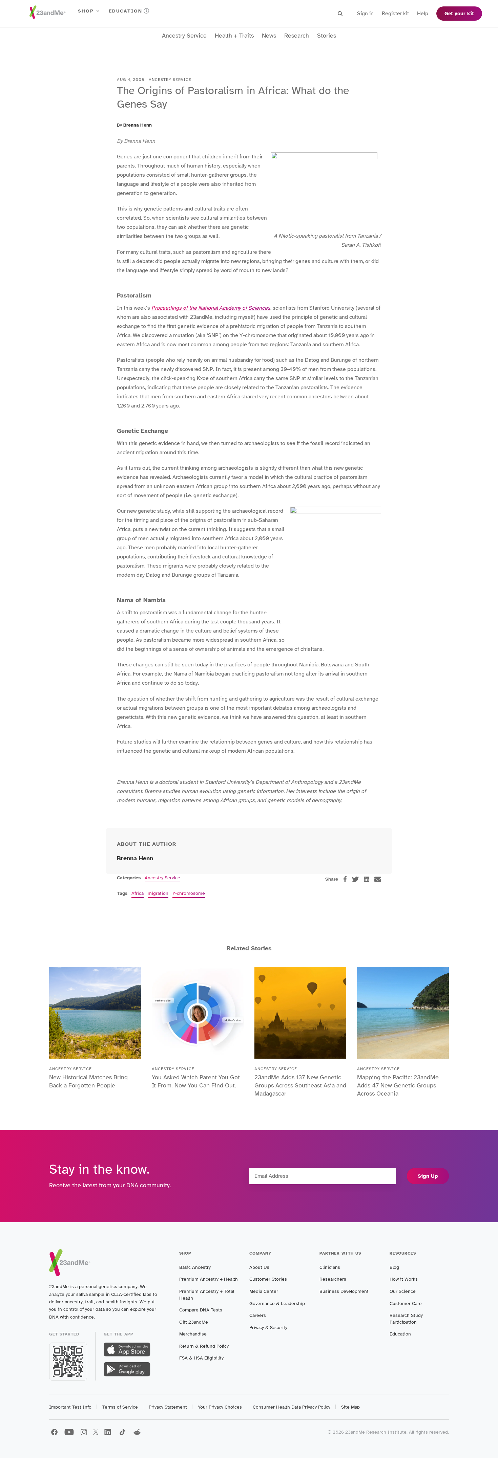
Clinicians (329, 1267)
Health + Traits (234, 35)
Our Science (403, 1291)
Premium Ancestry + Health (208, 1279)
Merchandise (193, 1334)
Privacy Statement (168, 1407)
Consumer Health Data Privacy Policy (291, 1407)
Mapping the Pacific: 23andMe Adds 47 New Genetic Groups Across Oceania (398, 1085)
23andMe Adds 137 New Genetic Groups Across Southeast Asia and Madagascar (300, 1085)
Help (422, 13)
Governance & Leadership (277, 1303)
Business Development (344, 1291)
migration (158, 893)
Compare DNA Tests (200, 1310)
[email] (377, 879)
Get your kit (459, 13)
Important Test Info (70, 1407)
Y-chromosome (188, 893)
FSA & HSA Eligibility (201, 1358)
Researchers (332, 1279)
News (269, 35)
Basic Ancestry (195, 1267)
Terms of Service (120, 1407)
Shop (86, 11)
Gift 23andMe (193, 1322)
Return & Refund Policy (204, 1346)
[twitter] (355, 879)
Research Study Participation (406, 1318)
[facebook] (345, 879)
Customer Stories (268, 1279)
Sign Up (428, 1176)
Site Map (350, 1407)
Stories (326, 35)
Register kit (395, 13)
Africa (137, 893)
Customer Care (406, 1303)
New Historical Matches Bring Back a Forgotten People (88, 1081)
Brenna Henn (137, 125)
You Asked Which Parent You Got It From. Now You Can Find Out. (196, 1081)
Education (125, 11)
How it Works (404, 1279)
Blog (394, 1267)
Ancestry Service (184, 35)
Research (296, 35)
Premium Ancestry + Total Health (206, 1294)
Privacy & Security (268, 1327)
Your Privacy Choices (220, 1407)
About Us (259, 1267)
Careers (257, 1315)
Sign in (365, 13)
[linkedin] (367, 879)
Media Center (263, 1291)
